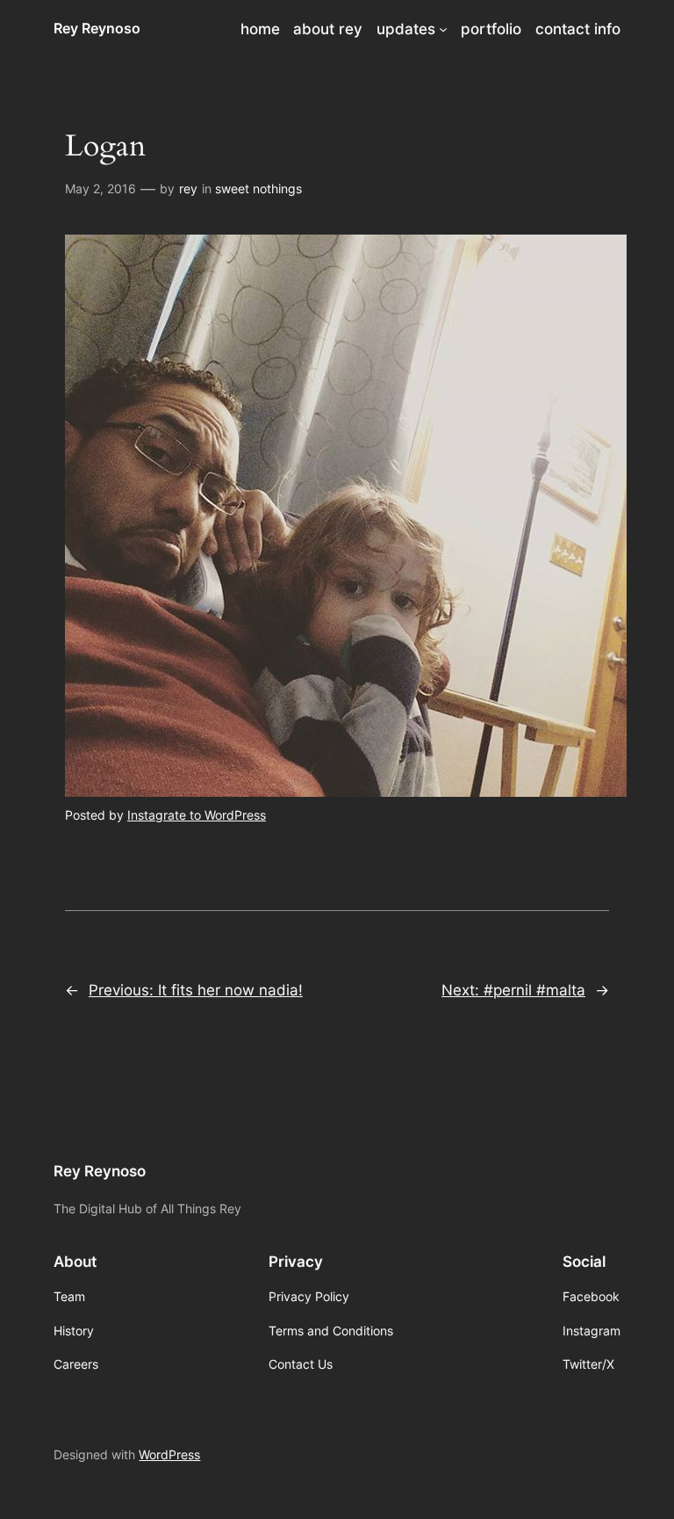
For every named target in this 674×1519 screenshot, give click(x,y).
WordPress (169, 1454)
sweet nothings (258, 188)
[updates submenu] (443, 29)
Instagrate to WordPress (196, 814)
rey (188, 188)
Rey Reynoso (97, 28)
